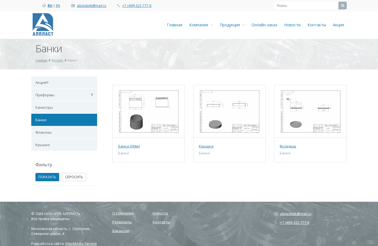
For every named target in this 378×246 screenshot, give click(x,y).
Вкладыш (288, 146)
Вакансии (120, 230)
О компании (123, 213)
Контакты (316, 24)
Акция (338, 24)
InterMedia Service (81, 243)
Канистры (44, 107)
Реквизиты (122, 221)
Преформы (45, 94)
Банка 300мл (129, 146)
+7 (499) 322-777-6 (136, 5)
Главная (174, 24)
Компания (199, 24)
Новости (292, 24)
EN (58, 5)
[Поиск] (342, 5)
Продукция (231, 24)
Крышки (42, 144)
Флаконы (43, 132)
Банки (40, 119)
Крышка (206, 146)
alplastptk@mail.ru (91, 5)
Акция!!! (41, 82)
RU (50, 5)
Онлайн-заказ (264, 24)
